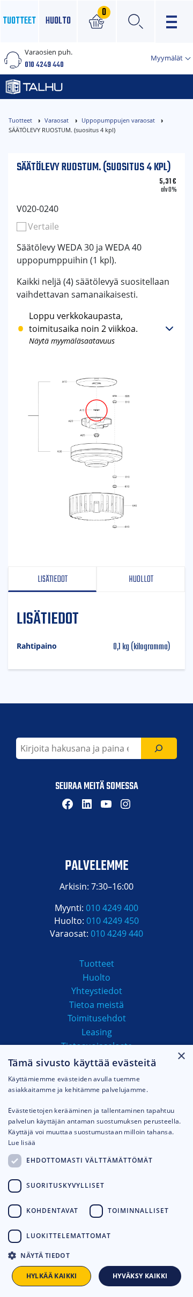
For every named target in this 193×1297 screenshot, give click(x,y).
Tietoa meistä (96, 1005)
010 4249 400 (112, 908)
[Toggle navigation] (174, 22)
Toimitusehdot (97, 1018)
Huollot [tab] (141, 579)
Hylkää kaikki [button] (51, 1275)
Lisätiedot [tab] (53, 579)
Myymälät (167, 58)
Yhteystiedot (96, 991)
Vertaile (43, 226)
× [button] (181, 1056)
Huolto (58, 21)
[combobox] (78, 748)
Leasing (96, 1032)
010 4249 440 (44, 65)
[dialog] (96, 1171)
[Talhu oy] (67, 86)
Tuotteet (19, 21)
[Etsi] (159, 748)
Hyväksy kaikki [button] (140, 1275)
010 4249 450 (112, 921)
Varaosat (56, 120)
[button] (96, 1255)
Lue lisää (22, 1142)
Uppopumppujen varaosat (118, 120)
